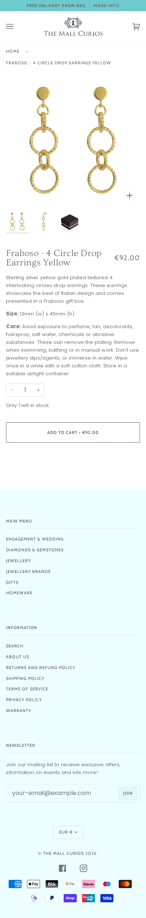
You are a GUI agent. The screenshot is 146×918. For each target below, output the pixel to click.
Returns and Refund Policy (40, 667)
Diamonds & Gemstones (35, 549)
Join (128, 793)
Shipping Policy (25, 678)
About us (17, 656)
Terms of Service (27, 688)
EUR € (66, 832)
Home (12, 51)
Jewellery (18, 560)
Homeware (19, 592)
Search (15, 646)
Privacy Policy (24, 699)
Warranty (18, 710)
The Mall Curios (63, 853)
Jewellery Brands (28, 571)
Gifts (12, 582)
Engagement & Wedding (35, 539)
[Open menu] (17, 26)
